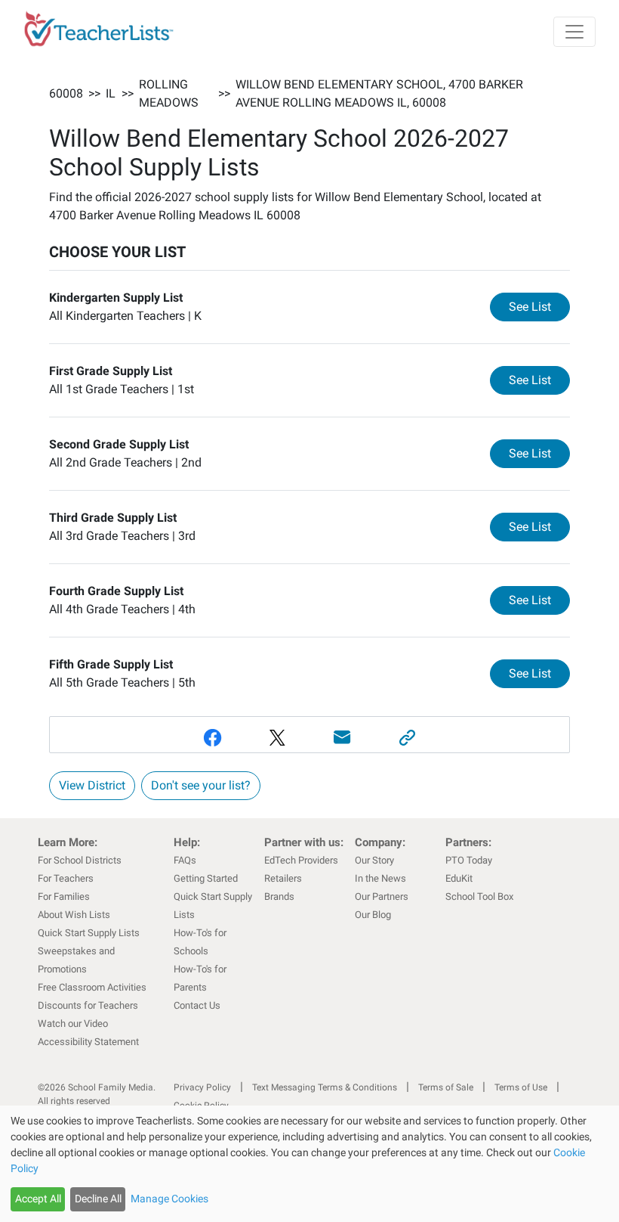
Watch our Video (73, 1023)
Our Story (374, 860)
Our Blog (373, 914)
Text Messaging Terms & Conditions (324, 1087)
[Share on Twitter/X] (277, 737)
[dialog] (309, 1164)
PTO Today (468, 860)
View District (92, 785)
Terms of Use (520, 1087)
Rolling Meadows (169, 93)
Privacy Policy (202, 1087)
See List (539, 306)
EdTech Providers (301, 860)
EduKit (459, 878)
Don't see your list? (201, 785)
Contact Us (197, 1005)
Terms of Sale (445, 1087)
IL (110, 93)
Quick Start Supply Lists (89, 932)
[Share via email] (342, 737)
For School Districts (80, 860)
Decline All (98, 1199)
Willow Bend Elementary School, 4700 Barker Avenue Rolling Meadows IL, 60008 (379, 93)
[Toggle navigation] (574, 32)
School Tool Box (479, 896)
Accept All (38, 1199)
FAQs (185, 860)
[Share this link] (406, 737)
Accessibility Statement (88, 1041)
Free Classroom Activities (92, 987)
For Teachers (66, 878)
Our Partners (381, 896)
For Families (64, 896)
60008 (66, 93)
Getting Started (206, 878)
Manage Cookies (169, 1199)
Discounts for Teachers (88, 1005)
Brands (279, 896)
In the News (380, 878)
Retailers (283, 878)
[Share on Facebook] (212, 737)
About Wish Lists (74, 914)
